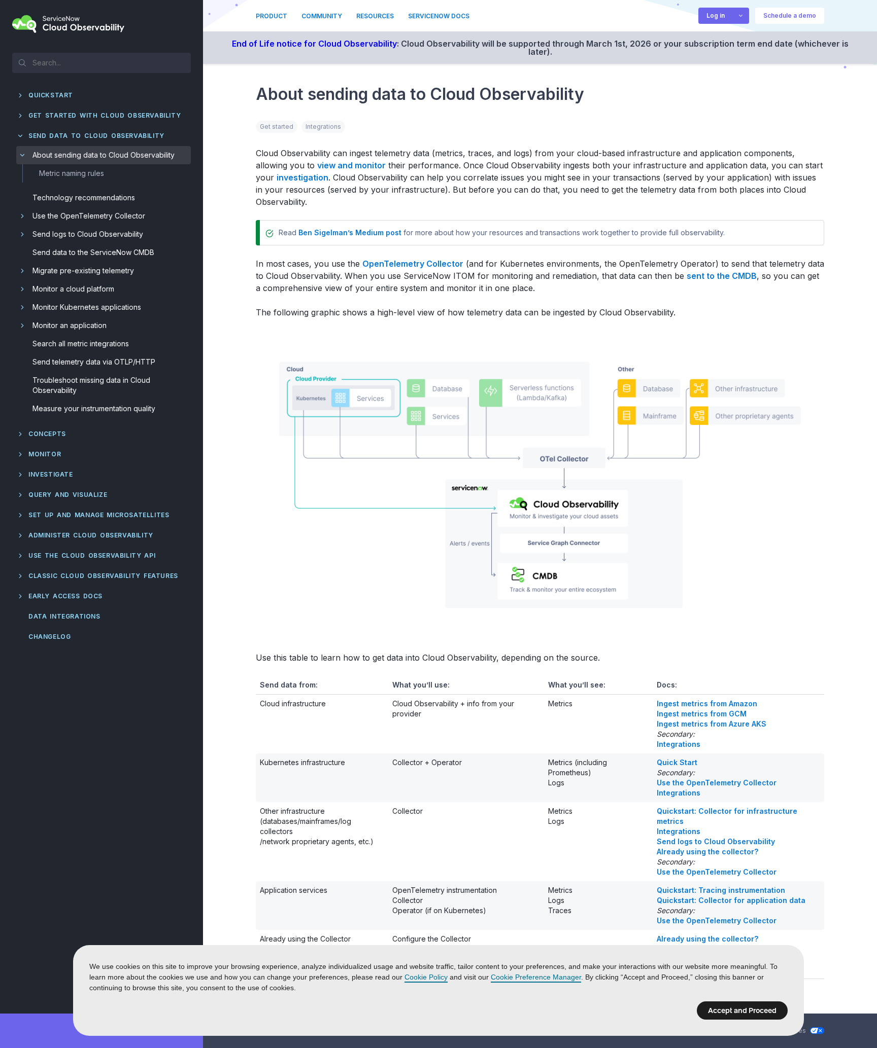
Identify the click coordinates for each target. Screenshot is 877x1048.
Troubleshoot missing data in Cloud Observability (91, 385)
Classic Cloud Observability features (103, 576)
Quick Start (677, 762)
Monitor (44, 454)
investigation (302, 177)
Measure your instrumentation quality (93, 408)
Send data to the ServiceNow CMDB (93, 252)
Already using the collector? (707, 851)
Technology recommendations (83, 197)
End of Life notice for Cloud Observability (314, 44)
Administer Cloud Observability (90, 535)
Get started (276, 126)
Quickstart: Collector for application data (731, 900)
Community (321, 16)
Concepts (47, 434)
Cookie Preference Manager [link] (536, 977)
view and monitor (351, 165)
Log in (715, 15)
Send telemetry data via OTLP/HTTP (93, 361)
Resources (375, 16)
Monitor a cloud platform (73, 288)
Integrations (323, 126)
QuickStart (50, 95)
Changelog (49, 636)
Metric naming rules (71, 173)
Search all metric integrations (80, 343)
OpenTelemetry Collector (412, 264)
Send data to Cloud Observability (96, 135)
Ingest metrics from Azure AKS (711, 723)
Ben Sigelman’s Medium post (349, 232)
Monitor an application (69, 325)
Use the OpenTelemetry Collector (88, 215)
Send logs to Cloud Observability (87, 234)
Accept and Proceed (742, 1010)
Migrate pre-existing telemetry (83, 270)
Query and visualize (67, 494)
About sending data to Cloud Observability (103, 155)
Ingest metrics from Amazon (707, 703)
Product (271, 16)
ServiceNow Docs (438, 16)
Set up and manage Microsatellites (98, 515)
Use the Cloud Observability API (91, 555)
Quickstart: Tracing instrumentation (721, 890)
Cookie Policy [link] (426, 977)
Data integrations (64, 616)
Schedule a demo (789, 15)
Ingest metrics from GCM (702, 713)
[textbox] (101, 62)
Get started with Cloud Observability (104, 115)
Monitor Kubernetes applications (86, 307)
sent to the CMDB (722, 276)
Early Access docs (65, 596)
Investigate (50, 474)
